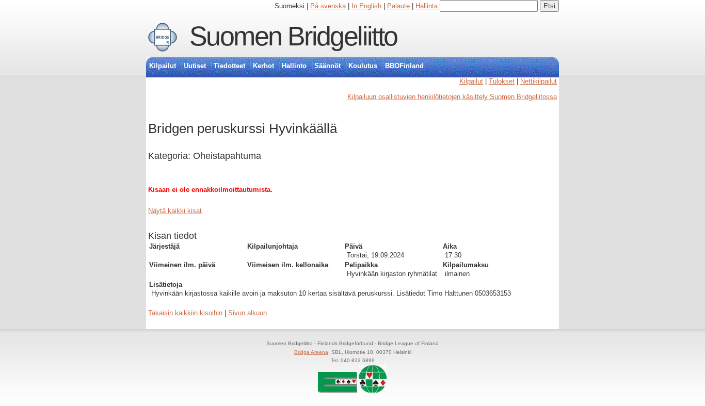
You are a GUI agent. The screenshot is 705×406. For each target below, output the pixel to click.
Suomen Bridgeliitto (293, 36)
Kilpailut (162, 66)
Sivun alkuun (247, 313)
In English (366, 6)
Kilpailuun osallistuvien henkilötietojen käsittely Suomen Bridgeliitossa (452, 97)
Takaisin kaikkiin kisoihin (185, 313)
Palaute (398, 6)
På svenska (328, 6)
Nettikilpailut (538, 81)
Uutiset (195, 66)
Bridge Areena (311, 352)
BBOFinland (404, 66)
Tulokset (502, 81)
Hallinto (294, 66)
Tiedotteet (229, 66)
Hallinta (426, 6)
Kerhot (263, 66)
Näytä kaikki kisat (175, 211)
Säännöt (327, 66)
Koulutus (362, 66)
